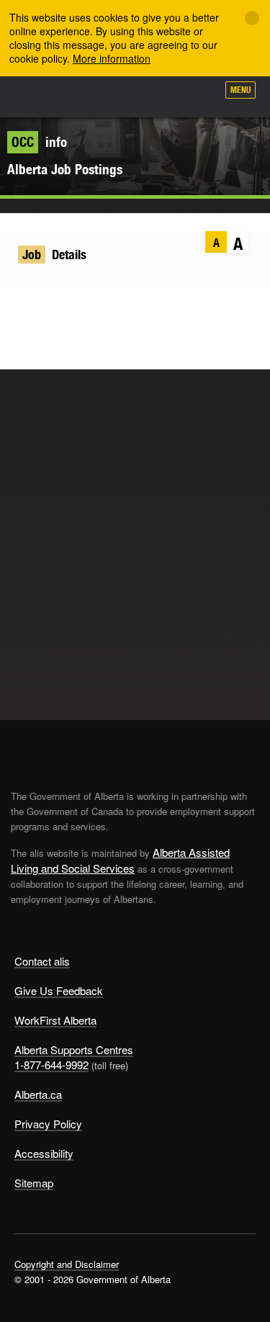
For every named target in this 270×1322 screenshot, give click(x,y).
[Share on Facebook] (46, 310)
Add (129, 95)
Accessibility (43, 1153)
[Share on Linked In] (74, 310)
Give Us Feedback (58, 990)
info (39, 142)
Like (165, 94)
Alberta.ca (38, 1094)
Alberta (38, 96)
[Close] (252, 18)
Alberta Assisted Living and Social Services (120, 860)
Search (199, 95)
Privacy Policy (48, 1123)
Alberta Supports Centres (73, 1049)
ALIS (88, 96)
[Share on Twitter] (18, 310)
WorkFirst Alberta (55, 1020)
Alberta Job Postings (64, 169)
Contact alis (42, 960)
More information (111, 58)
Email (102, 310)
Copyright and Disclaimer (66, 1264)
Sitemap (33, 1182)
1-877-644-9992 (51, 1064)
